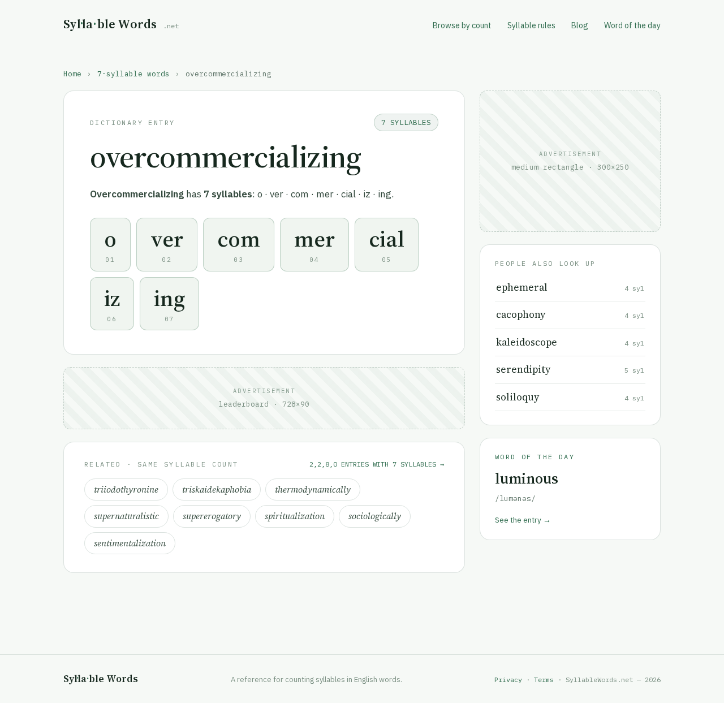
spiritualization (295, 516)
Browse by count (462, 25)
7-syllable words (133, 73)
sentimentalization (130, 543)
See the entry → (523, 520)
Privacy (508, 679)
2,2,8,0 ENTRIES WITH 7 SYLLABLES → (376, 464)
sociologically (374, 516)
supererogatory (212, 516)
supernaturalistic (126, 516)
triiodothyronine (126, 489)
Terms (544, 679)
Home (72, 73)
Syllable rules (531, 25)
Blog (579, 25)
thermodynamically (313, 489)
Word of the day (632, 25)
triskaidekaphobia (216, 489)
